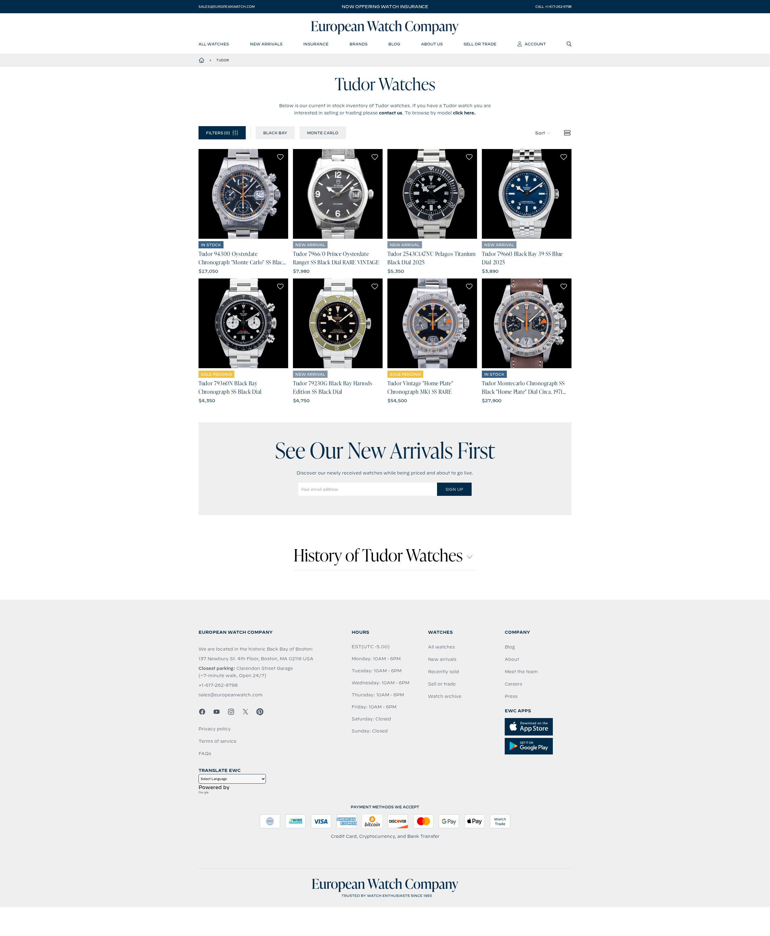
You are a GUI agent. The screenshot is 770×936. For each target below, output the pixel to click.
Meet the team (521, 671)
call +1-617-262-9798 (553, 6)
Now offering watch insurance (385, 6)
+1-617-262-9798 (218, 685)
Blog (510, 647)
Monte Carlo (322, 133)
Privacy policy (215, 728)
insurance (315, 44)
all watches (214, 44)
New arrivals (442, 659)
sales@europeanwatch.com (226, 6)
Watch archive (444, 696)
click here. (464, 112)
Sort (540, 133)
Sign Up (454, 489)
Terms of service (217, 741)
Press (511, 696)
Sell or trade (442, 684)
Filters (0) (218, 133)
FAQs (205, 753)
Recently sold (443, 671)
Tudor (222, 60)
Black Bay (275, 133)
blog (394, 44)
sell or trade (480, 44)
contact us (390, 112)
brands (359, 44)
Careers (513, 684)
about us (432, 44)
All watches (441, 647)
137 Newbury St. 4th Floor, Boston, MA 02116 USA (256, 658)
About (512, 659)
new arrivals (266, 44)
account (535, 44)
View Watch (243, 194)
